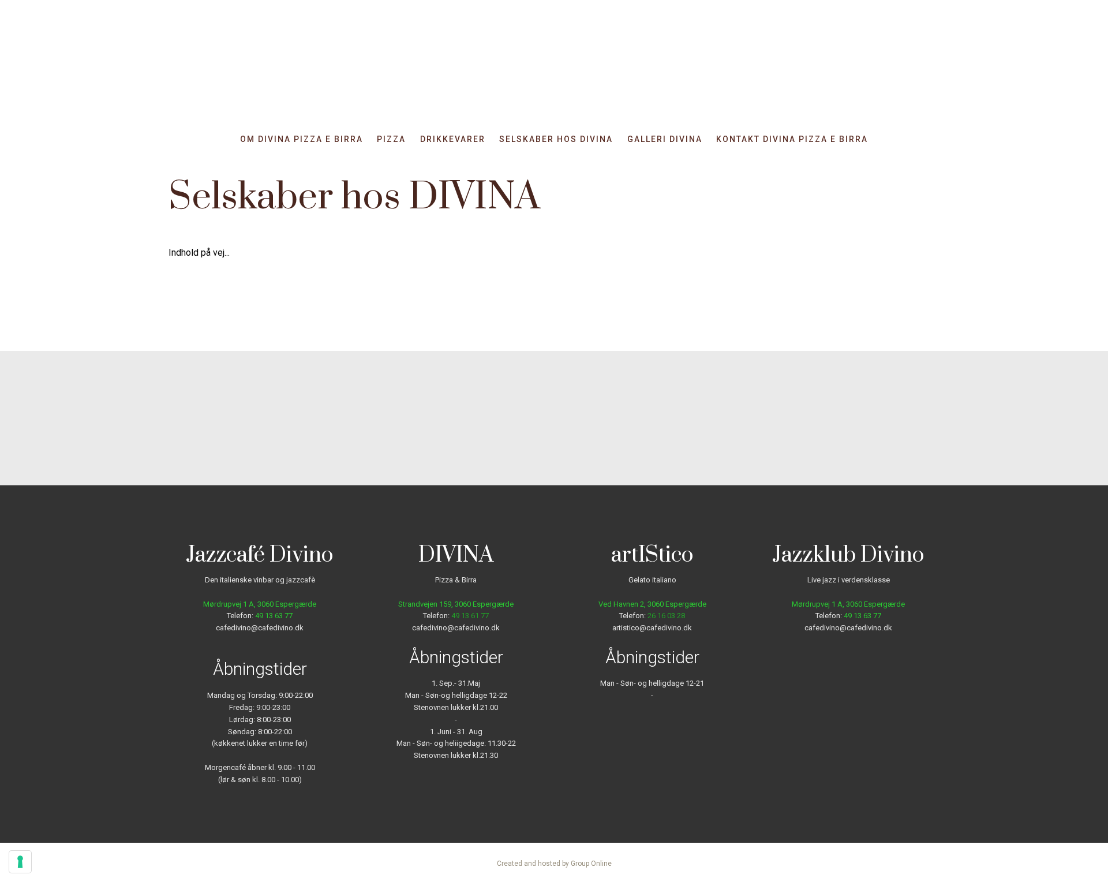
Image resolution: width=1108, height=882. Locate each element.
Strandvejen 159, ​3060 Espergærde (456, 604)
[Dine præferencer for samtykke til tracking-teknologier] (20, 862)
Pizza (391, 139)
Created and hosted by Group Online (554, 863)
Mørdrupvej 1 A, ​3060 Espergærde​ (848, 604)
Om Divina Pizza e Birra (301, 139)
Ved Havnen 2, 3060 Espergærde (652, 604)
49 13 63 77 (274, 615)
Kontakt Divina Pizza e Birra (792, 139)
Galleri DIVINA (664, 139)
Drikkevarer (452, 139)
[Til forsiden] (554, 71)
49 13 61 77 (470, 615)
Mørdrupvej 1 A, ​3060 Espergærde (259, 604)
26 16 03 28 (666, 615)
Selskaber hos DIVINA (556, 139)
